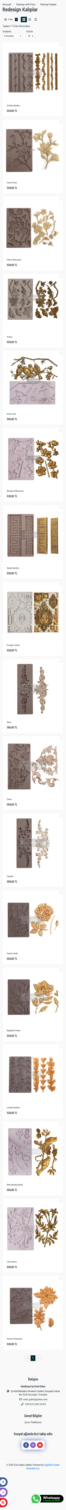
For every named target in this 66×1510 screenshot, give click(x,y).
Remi (9, 722)
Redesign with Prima (25, 4)
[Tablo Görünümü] (24, 19)
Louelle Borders (13, 1107)
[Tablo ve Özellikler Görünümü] (30, 19)
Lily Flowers (12, 1261)
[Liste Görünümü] (36, 19)
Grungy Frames (13, 645)
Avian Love (11, 414)
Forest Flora (12, 182)
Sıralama (7, 31)
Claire (9, 799)
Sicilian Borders (13, 105)
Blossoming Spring (15, 1184)
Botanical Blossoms (15, 491)
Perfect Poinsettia (14, 1339)
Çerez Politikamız (33, 1422)
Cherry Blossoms (14, 259)
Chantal (10, 876)
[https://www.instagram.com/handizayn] (33, 1445)
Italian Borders (13, 568)
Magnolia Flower (13, 1030)
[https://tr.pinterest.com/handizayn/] (40, 1445)
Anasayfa (7, 4)
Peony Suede (12, 953)
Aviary (9, 336)
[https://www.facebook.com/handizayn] (26, 1445)
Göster (29, 31)
